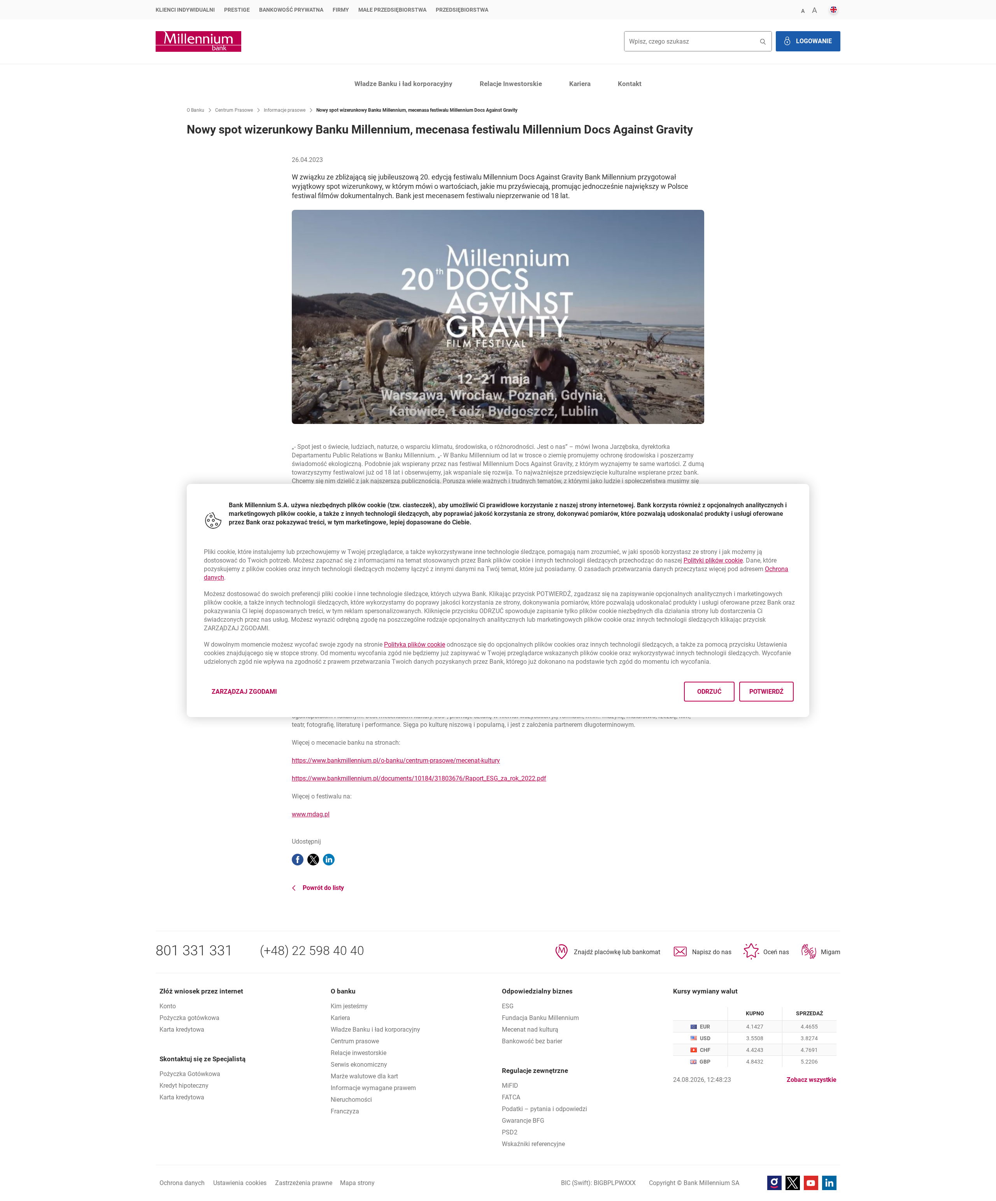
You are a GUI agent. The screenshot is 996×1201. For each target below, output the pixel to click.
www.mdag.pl (311, 814)
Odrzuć (709, 691)
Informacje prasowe (284, 110)
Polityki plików (713, 560)
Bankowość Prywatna (291, 10)
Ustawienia (240, 1183)
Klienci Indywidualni (185, 10)
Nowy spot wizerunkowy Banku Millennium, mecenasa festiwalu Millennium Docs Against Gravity (416, 110)
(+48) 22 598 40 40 (312, 950)
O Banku (195, 110)
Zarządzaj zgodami (249, 694)
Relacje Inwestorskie (511, 84)
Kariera (580, 84)
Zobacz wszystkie (811, 1080)
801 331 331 (194, 951)
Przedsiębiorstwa (462, 10)
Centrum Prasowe (234, 110)
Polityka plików (414, 644)
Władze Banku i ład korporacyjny (403, 84)
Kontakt (630, 84)
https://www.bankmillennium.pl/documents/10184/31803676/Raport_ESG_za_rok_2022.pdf (419, 778)
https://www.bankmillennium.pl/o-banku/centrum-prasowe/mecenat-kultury (396, 760)
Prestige (237, 10)
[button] (802, 10)
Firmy (341, 10)
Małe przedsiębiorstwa (392, 10)
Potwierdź (766, 691)
